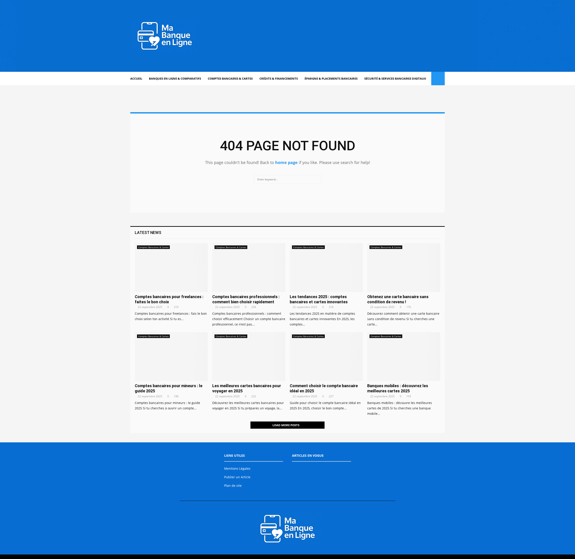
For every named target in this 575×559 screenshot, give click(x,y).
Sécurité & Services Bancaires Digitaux (395, 78)
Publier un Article (237, 477)
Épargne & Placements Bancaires (331, 78)
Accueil (136, 78)
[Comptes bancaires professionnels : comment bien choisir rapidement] (248, 267)
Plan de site (233, 485)
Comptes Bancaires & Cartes (230, 78)
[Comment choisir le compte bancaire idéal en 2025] (326, 356)
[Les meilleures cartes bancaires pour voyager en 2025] (248, 356)
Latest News (148, 232)
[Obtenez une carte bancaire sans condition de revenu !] (403, 267)
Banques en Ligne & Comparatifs (175, 78)
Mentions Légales (237, 468)
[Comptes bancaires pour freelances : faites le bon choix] (171, 267)
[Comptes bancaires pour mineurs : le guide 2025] (171, 356)
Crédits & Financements (278, 78)
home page (286, 162)
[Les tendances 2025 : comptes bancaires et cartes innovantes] (326, 267)
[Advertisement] (363, 35)
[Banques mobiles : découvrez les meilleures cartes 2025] (403, 356)
